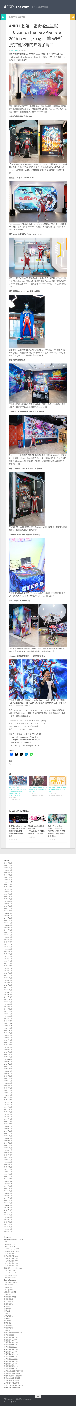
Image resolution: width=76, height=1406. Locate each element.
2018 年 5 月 (8, 1085)
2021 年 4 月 (8, 1011)
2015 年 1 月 (8, 1176)
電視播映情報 (8, 1328)
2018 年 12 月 (8, 1069)
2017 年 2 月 (8, 1117)
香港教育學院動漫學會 (11, 1380)
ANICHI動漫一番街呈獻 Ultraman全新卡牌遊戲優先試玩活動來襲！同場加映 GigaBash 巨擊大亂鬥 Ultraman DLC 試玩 (17, 791)
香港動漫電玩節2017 (11, 1347)
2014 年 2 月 (8, 1203)
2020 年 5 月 (8, 1035)
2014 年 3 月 (8, 1200)
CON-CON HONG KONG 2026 (13, 1268)
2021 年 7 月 (8, 1004)
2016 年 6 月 (8, 1136)
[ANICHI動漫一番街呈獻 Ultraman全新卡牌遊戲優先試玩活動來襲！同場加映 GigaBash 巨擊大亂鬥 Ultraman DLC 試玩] (18, 781)
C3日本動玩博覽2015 (11, 1261)
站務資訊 (7, 1318)
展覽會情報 (13, 17)
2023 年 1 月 (8, 961)
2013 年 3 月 (8, 1229)
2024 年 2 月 (8, 935)
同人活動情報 (8, 1301)
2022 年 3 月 (8, 985)
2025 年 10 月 (8, 887)
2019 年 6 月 (8, 1054)
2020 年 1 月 (8, 1040)
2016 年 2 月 (8, 1145)
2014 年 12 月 (8, 1179)
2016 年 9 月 (8, 1129)
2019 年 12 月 (8, 1042)
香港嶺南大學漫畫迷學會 (12, 1378)
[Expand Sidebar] (3, 17)
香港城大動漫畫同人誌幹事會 (13, 1371)
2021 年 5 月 (8, 1009)
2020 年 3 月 (8, 1038)
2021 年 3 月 (8, 1014)
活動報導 (7, 1311)
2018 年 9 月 (8, 1076)
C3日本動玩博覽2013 (11, 1256)
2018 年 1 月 (8, 1095)
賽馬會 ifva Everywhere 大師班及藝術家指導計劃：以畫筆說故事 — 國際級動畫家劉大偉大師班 (17, 831)
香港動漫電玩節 (9, 1335)
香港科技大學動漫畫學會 (12, 1388)
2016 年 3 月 (8, 1143)
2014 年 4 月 (8, 1198)
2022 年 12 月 (8, 963)
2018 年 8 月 (8, 1078)
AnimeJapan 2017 (9, 1244)
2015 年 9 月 (8, 1157)
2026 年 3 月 (8, 875)
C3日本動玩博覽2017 (11, 1266)
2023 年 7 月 (8, 949)
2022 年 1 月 (8, 990)
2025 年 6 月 (8, 896)
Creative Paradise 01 (10, 1270)
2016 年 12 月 (8, 1121)
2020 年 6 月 (8, 1033)
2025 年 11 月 (8, 884)
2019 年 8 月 (8, 1050)
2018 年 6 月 (8, 1083)
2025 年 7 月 (8, 894)
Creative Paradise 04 (10, 1278)
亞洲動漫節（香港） (10, 1297)
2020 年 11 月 (8, 1023)
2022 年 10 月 (8, 968)
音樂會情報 (7, 1330)
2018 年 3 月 (8, 1090)
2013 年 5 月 (8, 1224)
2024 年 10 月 (8, 916)
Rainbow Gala (8, 1287)
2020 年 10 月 (8, 1026)
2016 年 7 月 (8, 1133)
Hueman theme (28, 1402)
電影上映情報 (8, 1325)
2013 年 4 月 (8, 1227)
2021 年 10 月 (8, 997)
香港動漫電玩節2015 (11, 1342)
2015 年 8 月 (8, 1160)
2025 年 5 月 (8, 899)
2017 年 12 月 (8, 1097)
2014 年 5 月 (8, 1196)
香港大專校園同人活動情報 (13, 1376)
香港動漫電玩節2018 (11, 1349)
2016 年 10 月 (8, 1126)
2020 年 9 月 (8, 1028)
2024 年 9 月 (8, 918)
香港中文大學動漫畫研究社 (13, 1333)
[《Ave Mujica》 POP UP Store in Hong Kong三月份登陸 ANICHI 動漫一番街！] (38, 781)
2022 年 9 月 (8, 971)
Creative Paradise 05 (10, 1280)
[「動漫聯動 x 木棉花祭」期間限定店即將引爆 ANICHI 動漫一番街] (57, 781)
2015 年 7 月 (8, 1162)
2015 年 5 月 (8, 1167)
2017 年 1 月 (8, 1119)
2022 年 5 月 (8, 980)
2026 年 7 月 (8, 865)
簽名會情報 (7, 1321)
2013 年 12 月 (8, 1208)
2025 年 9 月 (8, 889)
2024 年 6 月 (8, 925)
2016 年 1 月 (8, 1148)
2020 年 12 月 (8, 1021)
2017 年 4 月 (8, 1112)
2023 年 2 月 (8, 959)
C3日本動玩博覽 (9, 1254)
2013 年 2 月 (8, 1231)
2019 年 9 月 (8, 1047)
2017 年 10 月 (8, 1102)
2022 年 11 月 (8, 966)
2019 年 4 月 (8, 1059)
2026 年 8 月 (8, 863)
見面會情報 (7, 1323)
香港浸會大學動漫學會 (11, 1383)
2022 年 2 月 (8, 987)
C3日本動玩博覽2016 (11, 1263)
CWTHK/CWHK (8, 1285)
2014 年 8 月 (8, 1188)
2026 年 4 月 (8, 872)
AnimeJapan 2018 (9, 1246)
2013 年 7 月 (8, 1220)
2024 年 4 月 (8, 930)
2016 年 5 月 (8, 1138)
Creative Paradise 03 (10, 1275)
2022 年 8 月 (8, 973)
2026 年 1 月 (8, 880)
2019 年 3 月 (8, 1062)
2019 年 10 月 (8, 1045)
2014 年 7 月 (8, 1191)
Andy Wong (14, 50)
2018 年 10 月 (8, 1074)
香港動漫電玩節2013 (11, 1337)
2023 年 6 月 (8, 951)
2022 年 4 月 (8, 983)
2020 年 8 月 (8, 1030)
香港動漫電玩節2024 (11, 1364)
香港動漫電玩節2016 (11, 1345)
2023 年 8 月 (8, 947)
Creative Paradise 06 (10, 1282)
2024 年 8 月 (8, 920)
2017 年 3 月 (8, 1114)
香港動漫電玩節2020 (11, 1354)
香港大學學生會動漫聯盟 (12, 1373)
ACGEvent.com (16, 6)
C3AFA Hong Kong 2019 (11, 1251)
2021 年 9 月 (8, 999)
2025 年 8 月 (8, 892)
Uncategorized (8, 1290)
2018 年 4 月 (8, 1088)
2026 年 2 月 (8, 877)
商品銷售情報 (8, 1304)
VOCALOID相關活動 (10, 1292)
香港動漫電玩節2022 (11, 1359)
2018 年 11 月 (8, 1071)
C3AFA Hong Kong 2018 (11, 1249)
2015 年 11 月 (8, 1153)
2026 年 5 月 (8, 870)
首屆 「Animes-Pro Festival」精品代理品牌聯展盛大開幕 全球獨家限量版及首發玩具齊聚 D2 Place (56, 831)
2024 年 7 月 (8, 923)
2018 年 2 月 (8, 1093)
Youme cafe (7, 1294)
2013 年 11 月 (8, 1210)
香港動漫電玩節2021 (11, 1357)
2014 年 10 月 (8, 1184)
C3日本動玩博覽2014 (11, 1258)
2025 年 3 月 (8, 904)
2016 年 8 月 (8, 1131)
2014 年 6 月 (8, 1193)
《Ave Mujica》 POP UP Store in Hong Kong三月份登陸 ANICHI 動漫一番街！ (38, 789)
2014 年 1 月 (8, 1205)
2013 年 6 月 (8, 1222)
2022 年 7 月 (8, 975)
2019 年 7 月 (8, 1052)
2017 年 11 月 (8, 1100)
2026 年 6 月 (8, 868)
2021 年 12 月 (8, 992)
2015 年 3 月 (8, 1172)
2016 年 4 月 (8, 1141)
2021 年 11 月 (8, 995)
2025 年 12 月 (8, 882)
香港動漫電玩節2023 (11, 1361)
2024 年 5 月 (8, 928)
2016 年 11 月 (8, 1124)
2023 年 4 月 (8, 954)
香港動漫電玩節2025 (11, 1366)
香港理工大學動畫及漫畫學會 (13, 1385)
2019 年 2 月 (8, 1064)
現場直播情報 (8, 1316)
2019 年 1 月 (8, 1066)
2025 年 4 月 (8, 901)
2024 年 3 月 (8, 932)
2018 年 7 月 (8, 1081)
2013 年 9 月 (8, 1215)
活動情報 (21, 17)
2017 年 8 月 (8, 1105)
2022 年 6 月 (8, 978)
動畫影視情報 (8, 1299)
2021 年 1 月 (8, 1018)
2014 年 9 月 (8, 1186)
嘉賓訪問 (7, 1306)
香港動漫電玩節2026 (11, 1369)
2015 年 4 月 (8, 1169)
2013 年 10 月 (8, 1212)
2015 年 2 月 (8, 1174)
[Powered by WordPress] (11, 1402)
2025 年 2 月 (8, 906)
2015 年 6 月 (8, 1164)
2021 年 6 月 (8, 1007)
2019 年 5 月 (8, 1057)
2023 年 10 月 (8, 944)
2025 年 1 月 (8, 908)
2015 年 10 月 (8, 1155)
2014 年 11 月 (8, 1181)
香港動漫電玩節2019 (11, 1352)
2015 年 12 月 (8, 1150)
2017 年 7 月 (8, 1107)
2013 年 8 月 (8, 1217)
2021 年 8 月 (8, 1002)
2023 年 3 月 (8, 956)
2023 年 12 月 (8, 939)
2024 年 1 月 (8, 937)
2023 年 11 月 (8, 942)
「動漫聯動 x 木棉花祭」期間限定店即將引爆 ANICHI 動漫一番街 (57, 789)
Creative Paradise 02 (10, 1273)
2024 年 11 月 (8, 913)
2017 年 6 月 (8, 1109)
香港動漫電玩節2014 (11, 1340)
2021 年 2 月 (8, 1016)
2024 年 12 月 (8, 911)
